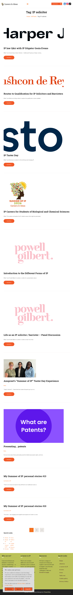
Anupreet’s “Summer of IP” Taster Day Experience (31, 380)
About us (62, 564)
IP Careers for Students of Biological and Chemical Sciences (36, 211)
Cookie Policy (9, 585)
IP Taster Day (11, 155)
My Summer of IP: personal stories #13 (25, 476)
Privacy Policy (22, 583)
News (12, 537)
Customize (9, 589)
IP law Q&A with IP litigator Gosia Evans (26, 48)
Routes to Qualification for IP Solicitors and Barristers (33, 93)
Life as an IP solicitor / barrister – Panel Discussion (32, 334)
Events (7, 549)
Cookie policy (63, 578)
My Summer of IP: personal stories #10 (25, 506)
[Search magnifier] (61, 4)
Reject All (19, 589)
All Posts (33, 16)
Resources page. (44, 572)
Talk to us (62, 575)
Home (28, 16)
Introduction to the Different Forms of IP (26, 273)
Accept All (28, 589)
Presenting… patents (15, 446)
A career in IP (7, 545)
